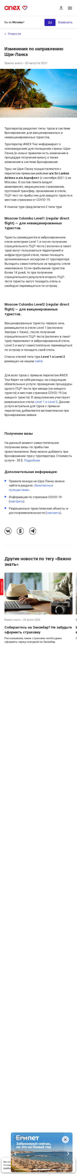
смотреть (16, 501)
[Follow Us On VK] (8, 531)
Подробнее (31, 460)
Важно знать (13, 63)
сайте (39, 361)
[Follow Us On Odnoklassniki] (20, 531)
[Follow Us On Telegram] (32, 531)
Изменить (65, 22)
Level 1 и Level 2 (46, 402)
